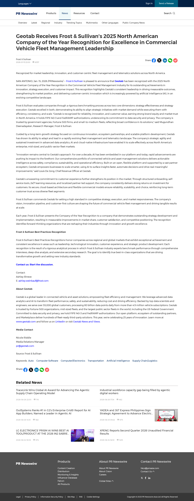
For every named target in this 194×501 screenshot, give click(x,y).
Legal (18, 497)
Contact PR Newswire (156, 461)
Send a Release (166, 3)
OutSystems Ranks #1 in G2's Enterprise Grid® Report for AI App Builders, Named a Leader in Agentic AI (53, 412)
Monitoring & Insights (68, 474)
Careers (102, 474)
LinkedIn (60, 321)
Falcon (61, 481)
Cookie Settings (93, 497)
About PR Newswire (113, 461)
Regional (45, 22)
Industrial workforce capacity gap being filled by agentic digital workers (135, 392)
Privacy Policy (30, 497)
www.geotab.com (26, 321)
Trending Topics (74, 22)
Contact (94, 13)
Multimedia (92, 22)
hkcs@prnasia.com (150, 468)
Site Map (71, 497)
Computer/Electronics (73, 360)
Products (51, 13)
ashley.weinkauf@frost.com (33, 280)
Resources (79, 13)
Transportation (96, 360)
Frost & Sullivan (74, 81)
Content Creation (66, 468)
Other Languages (110, 22)
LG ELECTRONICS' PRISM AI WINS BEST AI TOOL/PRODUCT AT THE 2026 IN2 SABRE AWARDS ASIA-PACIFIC (42, 432)
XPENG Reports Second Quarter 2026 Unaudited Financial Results (136, 432)
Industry (58, 22)
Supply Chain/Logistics (144, 360)
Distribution (63, 471)
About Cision (105, 471)
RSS (80, 497)
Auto (31, 360)
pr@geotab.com (25, 346)
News (65, 13)
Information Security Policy (51, 497)
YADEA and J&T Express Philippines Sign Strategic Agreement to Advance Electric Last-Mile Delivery (125, 412)
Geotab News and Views (86, 321)
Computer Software (47, 360)
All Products (64, 484)
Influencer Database (67, 478)
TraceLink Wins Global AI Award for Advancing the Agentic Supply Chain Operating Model (52, 392)
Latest (34, 22)
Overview (22, 22)
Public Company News (134, 22)
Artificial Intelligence (118, 360)
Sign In (149, 3)
